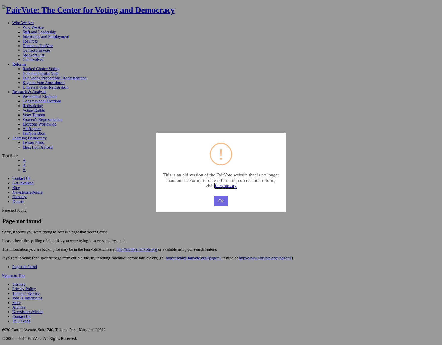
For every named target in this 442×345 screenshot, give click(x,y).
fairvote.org (226, 185)
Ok (221, 201)
